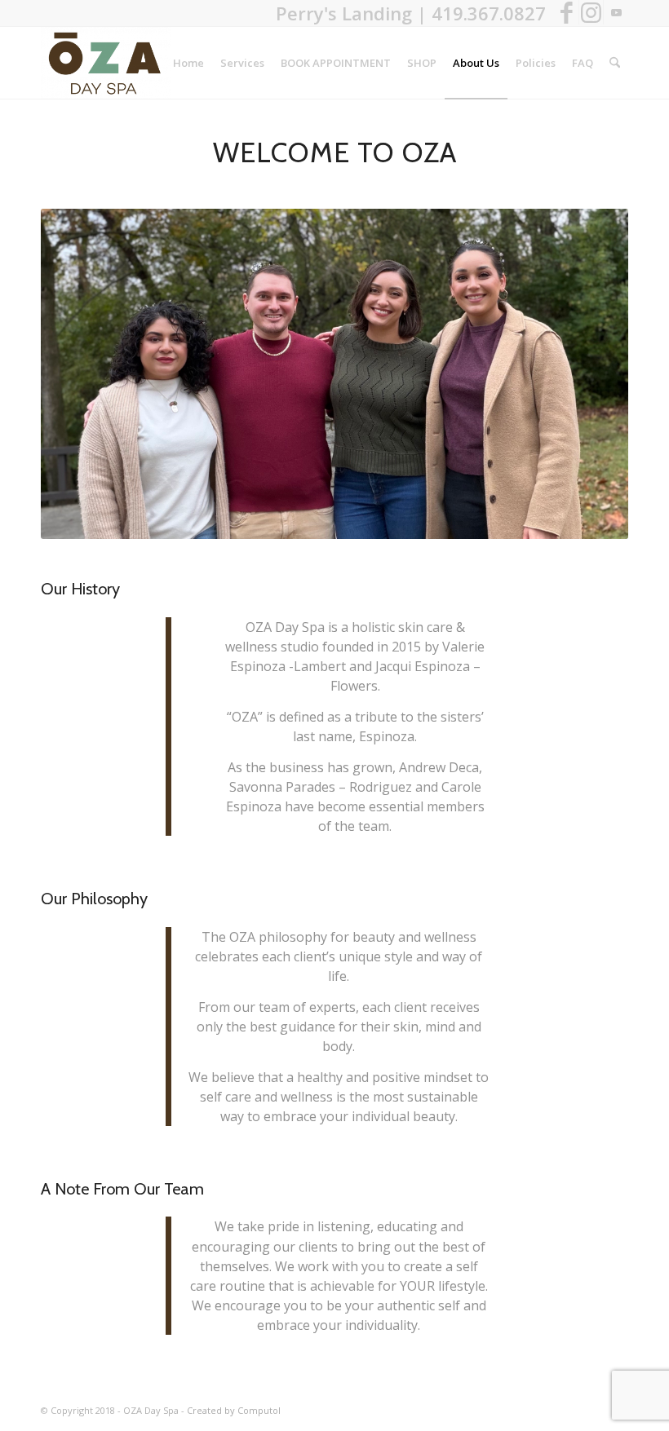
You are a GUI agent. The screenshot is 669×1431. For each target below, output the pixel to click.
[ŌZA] (106, 63)
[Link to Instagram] (591, 12)
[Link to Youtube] (616, 12)
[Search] (614, 63)
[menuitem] (188, 63)
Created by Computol (234, 1410)
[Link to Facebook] (566, 12)
